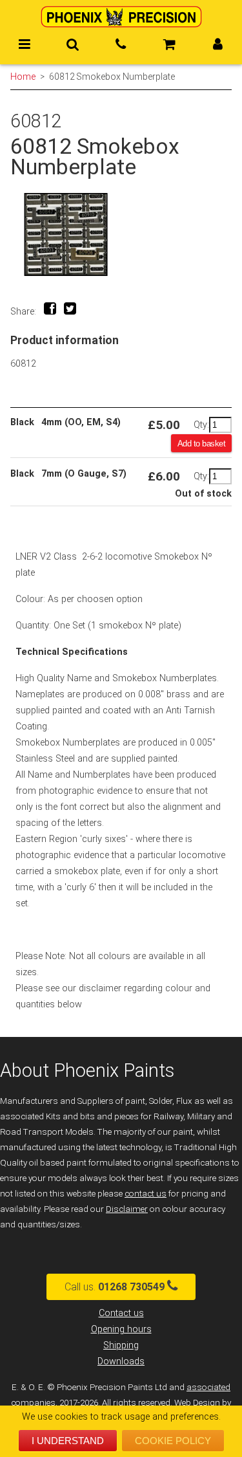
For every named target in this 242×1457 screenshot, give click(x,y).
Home (22, 76)
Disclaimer (127, 1209)
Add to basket (201, 443)
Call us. (115, 1287)
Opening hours (121, 1329)
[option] (121, 234)
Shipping (121, 1345)
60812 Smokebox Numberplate (112, 76)
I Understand (68, 1440)
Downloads (121, 1361)
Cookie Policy (173, 1440)
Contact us (121, 1313)
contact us (145, 1193)
